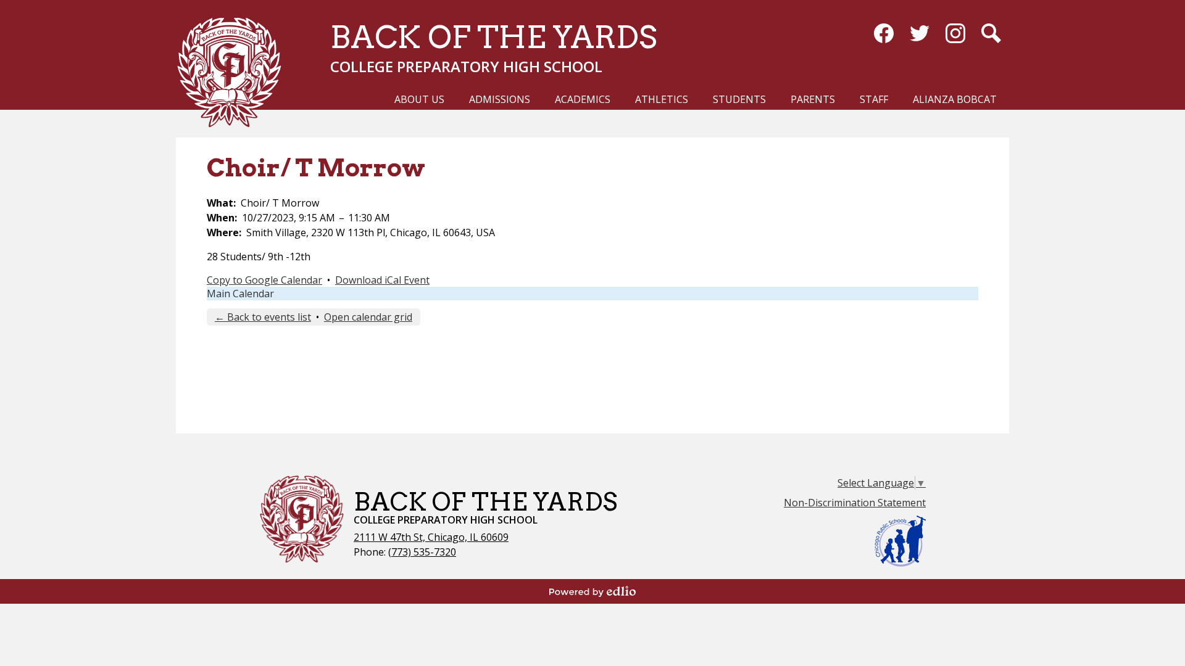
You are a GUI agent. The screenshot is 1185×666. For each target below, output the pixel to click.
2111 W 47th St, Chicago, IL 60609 (431, 537)
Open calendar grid (368, 317)
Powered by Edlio (592, 591)
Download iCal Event (382, 280)
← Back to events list (263, 317)
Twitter (919, 33)
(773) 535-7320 (422, 552)
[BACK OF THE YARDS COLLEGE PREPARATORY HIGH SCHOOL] (234, 71)
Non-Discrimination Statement (855, 502)
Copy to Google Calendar (264, 280)
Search (991, 33)
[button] (419, 104)
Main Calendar (240, 293)
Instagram (955, 33)
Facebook (884, 33)
